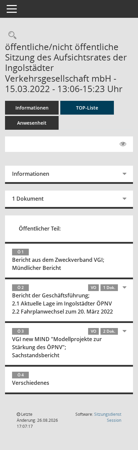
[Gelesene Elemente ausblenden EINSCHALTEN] (123, 144)
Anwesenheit (32, 123)
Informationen (32, 108)
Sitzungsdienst (107, 417)
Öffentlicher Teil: (40, 228)
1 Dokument (28, 198)
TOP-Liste (87, 108)
